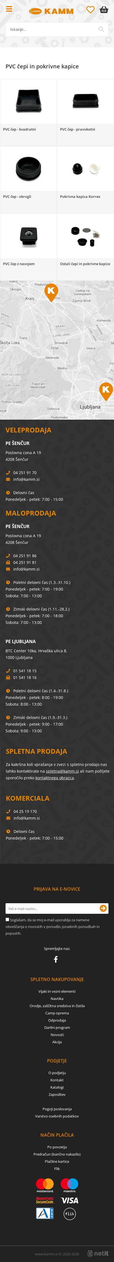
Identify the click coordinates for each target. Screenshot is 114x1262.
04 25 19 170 (25, 811)
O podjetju (57, 1072)
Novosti (57, 1034)
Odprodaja (57, 1020)
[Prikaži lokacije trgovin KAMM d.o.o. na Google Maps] (57, 350)
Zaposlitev (57, 1094)
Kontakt (57, 1079)
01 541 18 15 (25, 670)
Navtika (57, 998)
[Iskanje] (101, 29)
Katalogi (57, 1087)
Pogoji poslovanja (57, 1108)
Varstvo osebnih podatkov (57, 1116)
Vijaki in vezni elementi (57, 991)
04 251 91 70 (25, 472)
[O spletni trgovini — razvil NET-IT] (97, 1253)
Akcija (57, 1041)
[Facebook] (57, 960)
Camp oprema (57, 1012)
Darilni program (57, 1027)
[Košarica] (105, 9)
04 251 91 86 (25, 555)
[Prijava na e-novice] (103, 908)
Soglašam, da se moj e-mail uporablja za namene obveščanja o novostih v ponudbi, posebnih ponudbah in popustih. (53, 926)
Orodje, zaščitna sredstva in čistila (57, 1005)
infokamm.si (26, 479)
